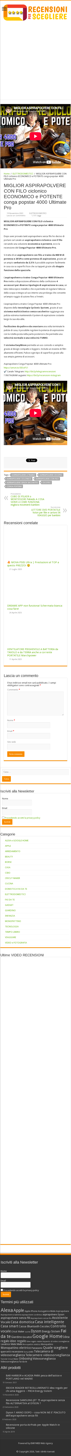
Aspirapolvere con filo (47, 479)
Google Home (47, 1336)
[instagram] (40, 1447)
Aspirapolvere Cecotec (51, 475)
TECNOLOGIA (12, 926)
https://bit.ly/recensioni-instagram (44, 375)
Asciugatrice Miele (46, 1311)
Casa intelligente (49, 1322)
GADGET (9, 905)
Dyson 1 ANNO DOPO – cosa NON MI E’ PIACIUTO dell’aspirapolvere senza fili (35, 1414)
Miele (19, 1344)
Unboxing (25, 1358)
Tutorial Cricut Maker (9, 1359)
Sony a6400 (28, 1352)
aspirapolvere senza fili (15, 1318)
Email (10, 731)
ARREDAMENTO (12, 851)
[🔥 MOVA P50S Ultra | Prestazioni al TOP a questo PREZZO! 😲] (10, 964)
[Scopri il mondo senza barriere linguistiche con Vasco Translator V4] (44, 964)
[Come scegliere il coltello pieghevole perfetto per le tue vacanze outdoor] (60, 1089)
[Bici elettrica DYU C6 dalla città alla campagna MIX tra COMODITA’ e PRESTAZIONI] (27, 1225)
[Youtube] (37, 1447)
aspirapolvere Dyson (53, 1314)
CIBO (7, 872)
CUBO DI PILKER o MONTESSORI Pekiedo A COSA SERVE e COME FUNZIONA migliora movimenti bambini (27, 499)
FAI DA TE (10, 899)
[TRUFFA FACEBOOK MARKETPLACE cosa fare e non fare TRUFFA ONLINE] (10, 1236)
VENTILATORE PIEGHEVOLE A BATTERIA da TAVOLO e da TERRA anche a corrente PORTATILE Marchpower (32, 652)
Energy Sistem (51, 1331)
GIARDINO (10, 910)
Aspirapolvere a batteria (11, 1315)
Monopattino (47, 1344)
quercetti (6, 1351)
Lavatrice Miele (8, 1344)
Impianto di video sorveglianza (56, 1341)
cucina (27, 1332)
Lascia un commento (16, 215)
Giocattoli (27, 1337)
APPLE (8, 846)
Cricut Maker (17, 1331)
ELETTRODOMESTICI (23, 173)
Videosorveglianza (44, 1358)
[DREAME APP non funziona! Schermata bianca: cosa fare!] (27, 964)
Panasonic (37, 1348)
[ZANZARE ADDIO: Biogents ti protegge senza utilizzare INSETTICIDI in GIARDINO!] (10, 1225)
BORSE (8, 862)
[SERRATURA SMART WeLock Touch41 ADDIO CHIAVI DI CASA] (60, 1225)
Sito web (11, 742)
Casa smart (9, 1326)
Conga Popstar (14, 486)
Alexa (7, 1310)
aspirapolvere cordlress (32, 1315)
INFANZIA (10, 915)
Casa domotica (22, 1322)
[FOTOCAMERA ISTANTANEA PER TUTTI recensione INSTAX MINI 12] (44, 1236)
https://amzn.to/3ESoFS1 (16, 367)
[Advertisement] (35, 59)
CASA (7, 867)
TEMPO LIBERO (12, 932)
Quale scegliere (55, 1348)
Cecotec (47, 483)
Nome (11, 720)
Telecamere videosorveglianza (47, 1355)
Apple (18, 1310)
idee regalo (18, 1341)
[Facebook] (34, 1447)
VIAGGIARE (10, 937)
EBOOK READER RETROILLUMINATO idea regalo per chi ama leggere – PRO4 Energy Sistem (37, 1389)
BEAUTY (9, 856)
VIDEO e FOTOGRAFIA (16, 942)
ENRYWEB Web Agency (42, 1443)
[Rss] (30, 1447)
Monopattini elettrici (31, 1344)
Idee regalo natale (34, 1341)
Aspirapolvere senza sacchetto (22, 483)
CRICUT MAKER (12, 878)
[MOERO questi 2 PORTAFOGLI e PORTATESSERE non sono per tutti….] (44, 1225)
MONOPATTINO (13, 921)
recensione (17, 1351)
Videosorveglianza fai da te (14, 1361)
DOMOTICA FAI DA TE (16, 889)
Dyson (36, 1331)
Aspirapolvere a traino (23, 475)
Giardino (16, 1337)
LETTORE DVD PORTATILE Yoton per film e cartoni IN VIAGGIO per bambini (45, 511)
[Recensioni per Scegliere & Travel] (35, 12)
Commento (13, 689)
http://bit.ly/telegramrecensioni (40, 371)
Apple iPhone (31, 1311)
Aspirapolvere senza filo (41, 1318)
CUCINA (9, 883)
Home (7, 173)
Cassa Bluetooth (29, 1326)
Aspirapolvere (62, 1311)
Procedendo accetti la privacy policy (22, 818)
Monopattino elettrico (16, 1348)
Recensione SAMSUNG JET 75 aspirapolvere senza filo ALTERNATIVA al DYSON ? (35, 1402)
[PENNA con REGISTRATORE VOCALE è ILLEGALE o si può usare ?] (27, 1236)
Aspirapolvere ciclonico (19, 479)
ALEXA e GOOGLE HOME (16, 840)
